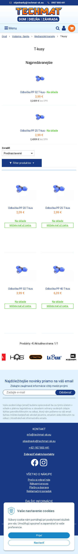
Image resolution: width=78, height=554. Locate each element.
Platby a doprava (39, 487)
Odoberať (65, 392)
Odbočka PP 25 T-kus (32, 130)
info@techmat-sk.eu (39, 434)
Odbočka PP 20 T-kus (20, 208)
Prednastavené (13, 153)
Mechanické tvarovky (44, 36)
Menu (12, 28)
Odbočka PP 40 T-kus (57, 288)
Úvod (4, 36)
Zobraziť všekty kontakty (39, 454)
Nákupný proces (39, 483)
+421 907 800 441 (39, 447)
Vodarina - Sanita (20, 36)
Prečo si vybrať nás (39, 479)
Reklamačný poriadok (39, 491)
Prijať (39, 535)
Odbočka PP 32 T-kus (32, 92)
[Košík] (71, 28)
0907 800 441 (58, 2)
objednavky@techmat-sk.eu (29, 2)
